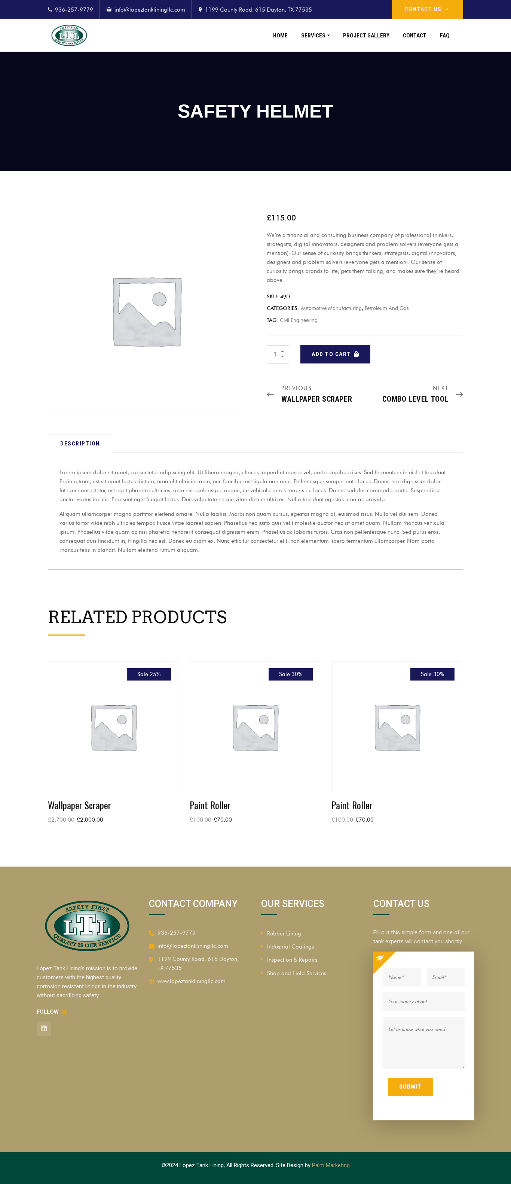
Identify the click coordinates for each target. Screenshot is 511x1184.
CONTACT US (423, 9)
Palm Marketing (331, 1165)
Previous (296, 388)
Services (313, 35)
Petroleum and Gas (387, 308)
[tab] (80, 444)
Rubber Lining (284, 933)
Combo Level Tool (415, 399)
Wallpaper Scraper (316, 399)
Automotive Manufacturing (331, 308)
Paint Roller (210, 805)
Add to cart (331, 354)
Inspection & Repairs (292, 959)
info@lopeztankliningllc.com (149, 9)
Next (441, 388)
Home (280, 35)
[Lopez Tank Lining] (95, 35)
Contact (414, 35)
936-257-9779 (74, 9)
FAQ (445, 35)
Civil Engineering (299, 320)
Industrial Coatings (290, 946)
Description (80, 443)
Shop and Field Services (296, 973)
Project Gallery (366, 35)
